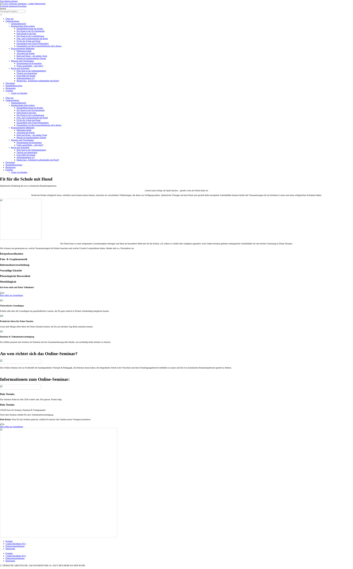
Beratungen (11, 88)
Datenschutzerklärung (15, 546)
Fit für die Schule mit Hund (28, 41)
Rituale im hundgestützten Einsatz (31, 58)
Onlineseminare (12, 21)
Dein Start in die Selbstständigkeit (31, 71)
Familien (9, 91)
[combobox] (13, 11)
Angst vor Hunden (19, 93)
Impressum (10, 548)
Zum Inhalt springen (9, 1)
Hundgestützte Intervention (23, 26)
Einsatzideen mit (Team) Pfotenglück (33, 43)
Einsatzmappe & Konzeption (29, 63)
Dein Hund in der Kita (26, 33)
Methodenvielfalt (24, 51)
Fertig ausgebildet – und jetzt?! (30, 66)
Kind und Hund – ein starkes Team (32, 56)
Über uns (10, 19)
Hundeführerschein (14, 86)
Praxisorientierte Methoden (22, 48)
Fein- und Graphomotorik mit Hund (32, 38)
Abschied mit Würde (26, 53)
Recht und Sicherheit (20, 68)
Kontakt (9, 541)
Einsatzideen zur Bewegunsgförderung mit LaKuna (39, 46)
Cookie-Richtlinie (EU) (16, 544)
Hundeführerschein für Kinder (30, 28)
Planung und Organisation (22, 61)
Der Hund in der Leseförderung (30, 36)
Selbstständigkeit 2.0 (25, 78)
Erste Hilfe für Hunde (26, 76)
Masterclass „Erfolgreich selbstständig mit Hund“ (38, 81)
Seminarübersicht (18, 23)
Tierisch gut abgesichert (27, 73)
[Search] (1, 14)
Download (10, 83)
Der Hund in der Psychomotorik (31, 31)
